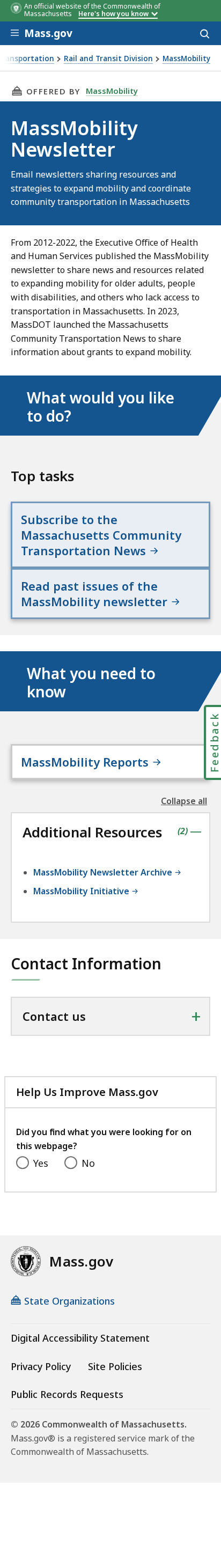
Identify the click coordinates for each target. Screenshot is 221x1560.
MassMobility (186, 58)
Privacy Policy (41, 1366)
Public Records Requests (67, 1394)
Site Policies (115, 1366)
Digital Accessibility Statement (80, 1337)
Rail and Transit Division (108, 58)
